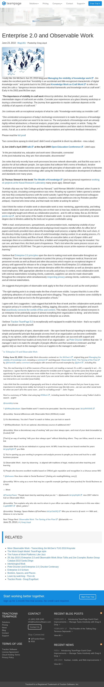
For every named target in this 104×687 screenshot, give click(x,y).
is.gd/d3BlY (8, 506)
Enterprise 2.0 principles (26, 255)
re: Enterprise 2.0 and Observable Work (20, 352)
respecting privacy (56, 277)
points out (6, 216)
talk (29, 147)
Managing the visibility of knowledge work (69, 78)
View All (57, 635)
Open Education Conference (66, 147)
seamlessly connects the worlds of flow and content (30, 310)
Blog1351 (21, 43)
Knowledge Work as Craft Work (67, 84)
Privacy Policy (8, 657)
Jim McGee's (64, 357)
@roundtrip (8, 403)
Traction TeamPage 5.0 (22, 322)
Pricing (45, 3)
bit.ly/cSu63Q (52, 511)
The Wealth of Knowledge (47, 180)
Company (57, 3)
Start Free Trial (87, 597)
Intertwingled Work (16, 564)
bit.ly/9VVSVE (86, 408)
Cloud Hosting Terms (11, 655)
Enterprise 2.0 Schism (18, 570)
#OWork (44, 395)
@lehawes (9, 476)
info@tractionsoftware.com (39, 622)
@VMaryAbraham (12, 408)
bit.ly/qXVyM (8, 449)
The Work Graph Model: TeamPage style (26, 551)
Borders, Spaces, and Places (21, 573)
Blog (4, 630)
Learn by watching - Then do (21, 576)
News (4, 627)
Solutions (33, 3)
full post (21, 135)
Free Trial (94, 3)
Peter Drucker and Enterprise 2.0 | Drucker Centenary (33, 567)
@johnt (78, 363)
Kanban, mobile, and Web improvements (81, 660)
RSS (32, 641)
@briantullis (11, 363)
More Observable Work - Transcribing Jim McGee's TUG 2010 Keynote (41, 548)
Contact (69, 3)
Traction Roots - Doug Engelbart (22, 579)
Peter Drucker (76, 340)
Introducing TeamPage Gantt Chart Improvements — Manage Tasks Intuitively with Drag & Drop (77, 622)
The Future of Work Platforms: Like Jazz (26, 554)
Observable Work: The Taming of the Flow (79, 360)
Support (80, 3)
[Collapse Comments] (2, 351)
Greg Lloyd (26, 522)
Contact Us (34, 627)
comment (41, 360)
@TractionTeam (10, 495)
